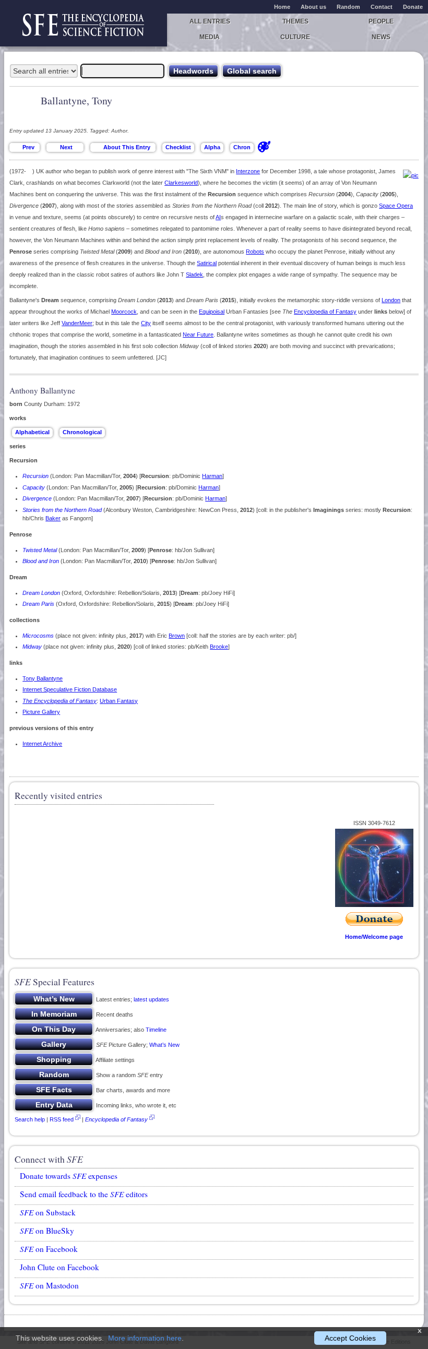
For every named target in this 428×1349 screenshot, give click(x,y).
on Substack (48, 1212)
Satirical (207, 263)
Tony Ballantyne (42, 678)
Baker (53, 518)
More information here (145, 1338)
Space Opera (396, 205)
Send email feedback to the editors (84, 1194)
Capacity (33, 487)
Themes (295, 21)
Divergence (37, 498)
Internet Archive (42, 744)
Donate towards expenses (68, 1176)
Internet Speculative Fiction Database (69, 689)
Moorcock (124, 311)
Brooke (219, 646)
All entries (209, 21)
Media (209, 37)
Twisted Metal (39, 550)
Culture (295, 37)
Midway (32, 646)
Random (348, 7)
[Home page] (83, 30)
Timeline (156, 1029)
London (391, 300)
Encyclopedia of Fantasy (325, 311)
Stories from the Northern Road (62, 510)
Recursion (35, 476)
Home (282, 7)
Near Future (198, 334)
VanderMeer (77, 323)
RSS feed (62, 1119)
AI (218, 217)
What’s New (164, 1045)
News (381, 37)
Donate (413, 7)
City (146, 323)
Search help (30, 1119)
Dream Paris (38, 604)
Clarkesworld (181, 183)
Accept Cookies (350, 1338)
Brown (177, 635)
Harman (212, 476)
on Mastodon (49, 1285)
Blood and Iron (40, 561)
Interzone (248, 171)
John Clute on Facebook (59, 1267)
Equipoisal (211, 311)
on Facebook (49, 1249)
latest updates (151, 999)
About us (313, 7)
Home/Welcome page (374, 937)
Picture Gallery (41, 712)
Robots (255, 251)
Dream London (41, 593)
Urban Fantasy (119, 701)
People (381, 21)
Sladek (194, 274)
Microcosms (38, 635)
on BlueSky (47, 1230)
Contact (382, 7)
